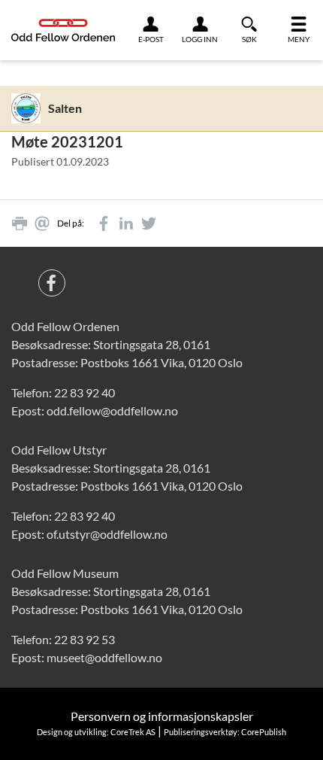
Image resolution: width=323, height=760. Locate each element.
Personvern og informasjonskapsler (162, 716)
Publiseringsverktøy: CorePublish (225, 732)
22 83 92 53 (84, 639)
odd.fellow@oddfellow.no (112, 410)
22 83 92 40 (84, 392)
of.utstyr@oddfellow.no (107, 534)
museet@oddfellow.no (104, 657)
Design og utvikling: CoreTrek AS (96, 732)
